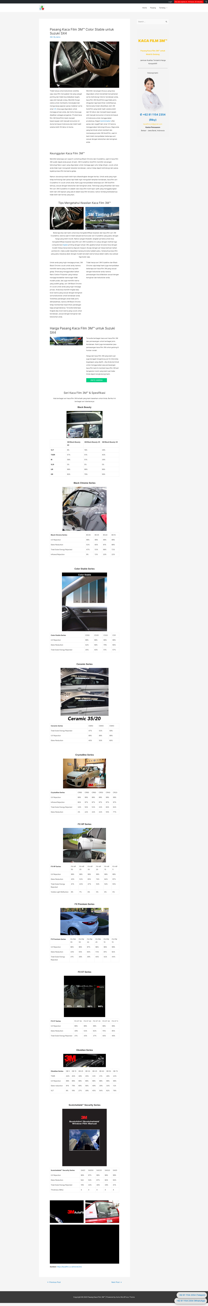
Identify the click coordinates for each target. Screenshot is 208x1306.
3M (51, 37)
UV (55, 109)
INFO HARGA (97, 380)
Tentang (162, 8)
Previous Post (54, 1282)
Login (170, 2)
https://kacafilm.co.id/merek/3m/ (69, 1267)
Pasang (153, 8)
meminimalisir (105, 121)
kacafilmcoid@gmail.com (152, 124)
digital (65, 245)
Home (144, 8)
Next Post (116, 1282)
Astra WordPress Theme (125, 1297)
